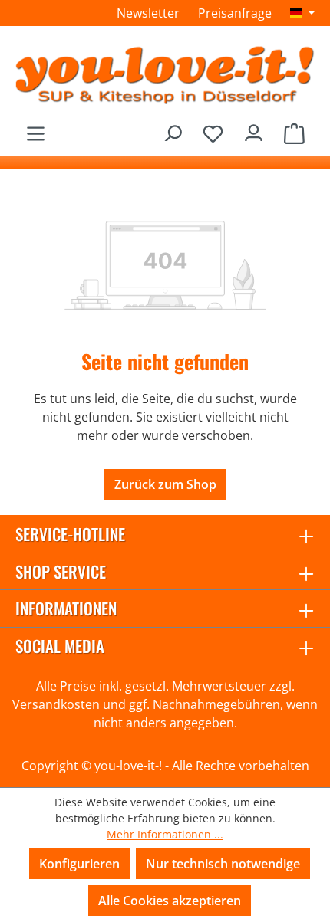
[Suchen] (172, 129)
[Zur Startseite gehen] (165, 74)
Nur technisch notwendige (223, 863)
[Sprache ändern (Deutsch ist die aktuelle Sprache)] (302, 13)
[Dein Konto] (253, 129)
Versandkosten (56, 704)
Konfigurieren (79, 863)
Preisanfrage (235, 13)
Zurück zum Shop (165, 484)
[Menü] (35, 129)
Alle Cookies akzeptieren (169, 900)
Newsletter (148, 13)
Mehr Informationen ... (165, 834)
